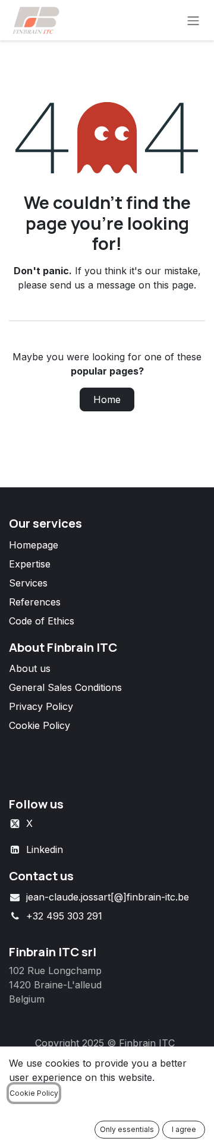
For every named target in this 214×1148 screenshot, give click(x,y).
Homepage (33, 545)
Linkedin (44, 849)
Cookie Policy (39, 725)
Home (107, 399)
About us (30, 668)
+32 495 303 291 (64, 916)
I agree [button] (184, 1129)
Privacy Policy (41, 706)
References (35, 602)
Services (28, 583)
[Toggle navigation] (193, 20)
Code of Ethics (41, 621)
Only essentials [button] (127, 1129)
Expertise (30, 564)
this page (173, 285)
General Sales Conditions (65, 687)
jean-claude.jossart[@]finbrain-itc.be (107, 897)
